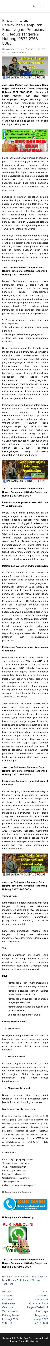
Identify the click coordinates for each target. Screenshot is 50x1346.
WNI (40, 530)
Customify (34, 1341)
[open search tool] (34, 6)
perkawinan (20, 196)
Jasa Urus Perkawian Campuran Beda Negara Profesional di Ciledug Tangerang (24, 1280)
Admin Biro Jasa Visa (14, 49)
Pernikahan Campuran (15, 52)
